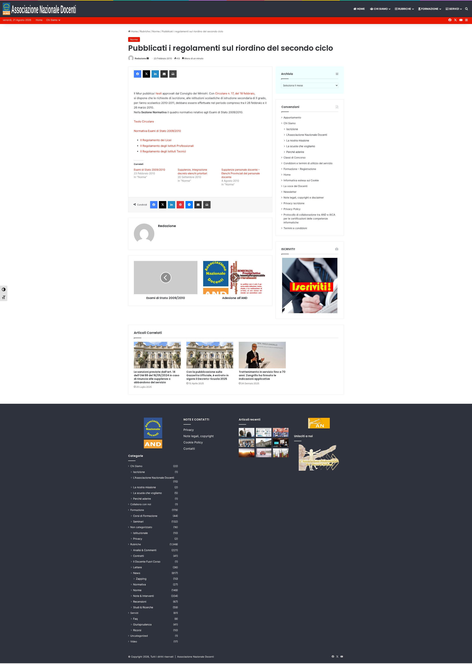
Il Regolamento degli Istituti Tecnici (163, 151)
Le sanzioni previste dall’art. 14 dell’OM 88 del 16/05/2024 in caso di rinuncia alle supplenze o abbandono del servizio (156, 377)
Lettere (137, 567)
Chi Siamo (380, 8)
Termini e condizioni (295, 228)
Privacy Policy (292, 209)
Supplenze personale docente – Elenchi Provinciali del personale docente (240, 173)
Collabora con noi (140, 504)
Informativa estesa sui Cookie (301, 180)
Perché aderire (295, 151)
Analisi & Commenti (144, 550)
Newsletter (290, 191)
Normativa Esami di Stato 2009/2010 (157, 131)
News (136, 573)
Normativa (139, 584)
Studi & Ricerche (143, 607)
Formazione (429, 8)
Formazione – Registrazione (300, 168)
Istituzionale (140, 533)
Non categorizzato (141, 527)
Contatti (189, 448)
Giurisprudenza (142, 624)
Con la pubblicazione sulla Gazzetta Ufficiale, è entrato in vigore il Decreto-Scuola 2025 (207, 375)
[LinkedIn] (155, 74)
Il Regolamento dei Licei (155, 140)
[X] (146, 74)
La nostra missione (297, 140)
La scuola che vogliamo (300, 146)
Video (133, 641)
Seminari (138, 521)
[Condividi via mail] (164, 74)
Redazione (140, 58)
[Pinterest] (180, 204)
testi (159, 93)
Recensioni (139, 601)
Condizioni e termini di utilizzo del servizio (308, 163)
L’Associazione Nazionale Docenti (306, 134)
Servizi (454, 8)
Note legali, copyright (198, 436)
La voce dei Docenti (295, 186)
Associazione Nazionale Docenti (195, 656)
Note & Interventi (143, 595)
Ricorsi (137, 630)
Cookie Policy (193, 442)
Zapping (141, 578)
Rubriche (404, 8)
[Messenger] (189, 204)
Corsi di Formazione (145, 515)
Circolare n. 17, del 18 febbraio (234, 93)
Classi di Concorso (295, 157)
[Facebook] (137, 74)
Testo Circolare (144, 121)
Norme (156, 31)
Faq (135, 618)
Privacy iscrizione (294, 203)
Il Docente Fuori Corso (146, 561)
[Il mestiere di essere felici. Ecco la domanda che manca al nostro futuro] (246, 452)
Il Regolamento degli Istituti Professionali (167, 146)
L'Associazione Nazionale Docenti (153, 477)
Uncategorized (139, 635)
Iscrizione (292, 129)
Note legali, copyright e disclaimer (304, 197)
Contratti (138, 555)
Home (360, 8)
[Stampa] (173, 74)
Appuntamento (292, 117)
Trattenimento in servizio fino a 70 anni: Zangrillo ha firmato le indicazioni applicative (262, 375)
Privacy (137, 538)
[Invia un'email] (148, 58)
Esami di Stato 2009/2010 (149, 169)
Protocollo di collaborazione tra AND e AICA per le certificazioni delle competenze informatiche (309, 218)
